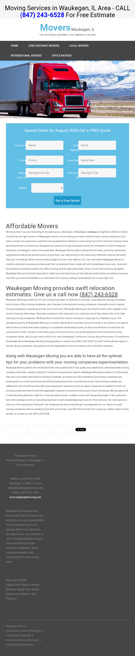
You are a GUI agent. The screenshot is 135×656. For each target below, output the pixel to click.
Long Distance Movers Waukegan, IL (24, 630)
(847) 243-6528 (42, 15)
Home (14, 45)
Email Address (74, 147)
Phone (23, 160)
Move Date (73, 160)
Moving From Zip (21, 175)
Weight (22, 188)
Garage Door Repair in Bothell (23, 584)
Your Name (20, 145)
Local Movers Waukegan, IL (20, 635)
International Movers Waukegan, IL (23, 640)
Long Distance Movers (43, 45)
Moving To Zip (73, 175)
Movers (55, 27)
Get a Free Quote (67, 200)
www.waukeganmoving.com (25, 497)
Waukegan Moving (15, 626)
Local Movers (79, 45)
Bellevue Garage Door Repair (22, 589)
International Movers (26, 55)
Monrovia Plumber (16, 580)
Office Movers (62, 55)
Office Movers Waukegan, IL (20, 644)
